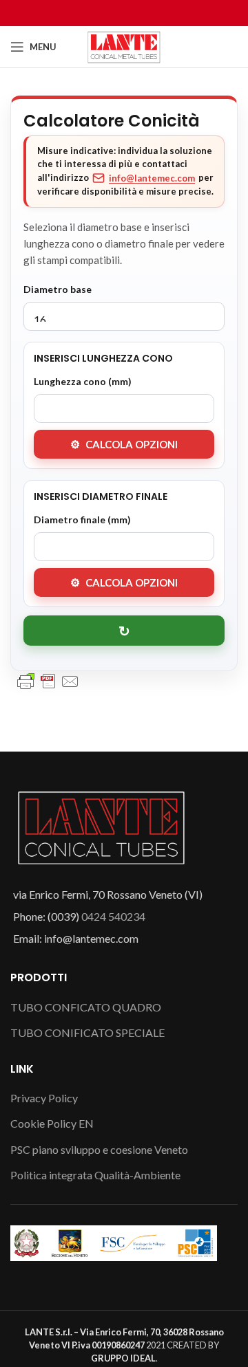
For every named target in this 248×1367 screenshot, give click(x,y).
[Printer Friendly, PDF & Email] (48, 680)
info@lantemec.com (152, 178)
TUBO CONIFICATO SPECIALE (87, 1032)
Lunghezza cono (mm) (83, 381)
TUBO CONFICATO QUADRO (85, 1007)
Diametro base (57, 289)
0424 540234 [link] (113, 916)
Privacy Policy (44, 1097)
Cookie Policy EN (52, 1123)
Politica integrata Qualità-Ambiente (95, 1174)
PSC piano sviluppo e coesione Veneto (99, 1149)
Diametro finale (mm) (82, 519)
